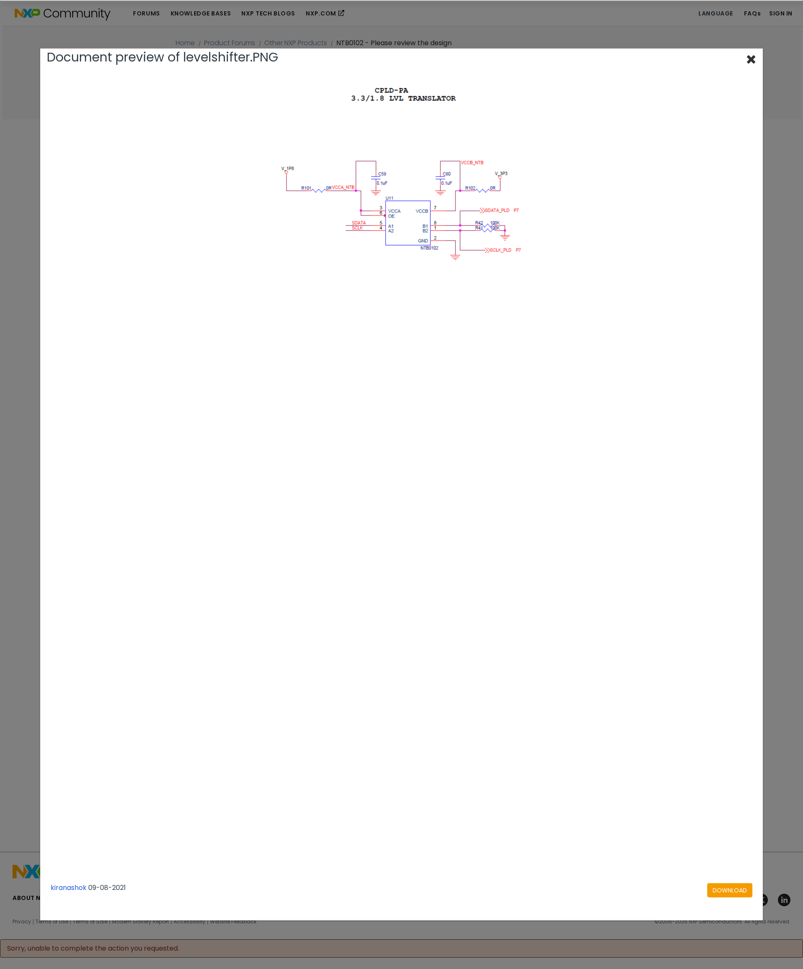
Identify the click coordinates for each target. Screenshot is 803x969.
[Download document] (729, 890)
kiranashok (69, 887)
